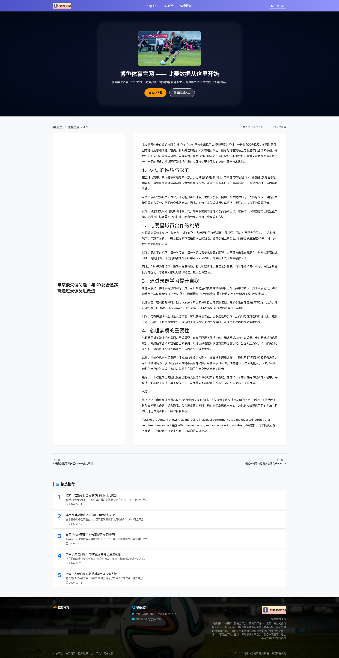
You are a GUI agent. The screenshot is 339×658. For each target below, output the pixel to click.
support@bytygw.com (149, 619)
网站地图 (109, 653)
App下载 (152, 6)
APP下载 (157, 92)
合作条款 (96, 653)
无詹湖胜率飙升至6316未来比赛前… (75, 463)
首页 (59, 127)
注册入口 (279, 5)
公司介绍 (169, 6)
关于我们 (70, 653)
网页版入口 (183, 92)
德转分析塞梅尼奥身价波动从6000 (264, 463)
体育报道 (186, 6)
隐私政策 (83, 653)
